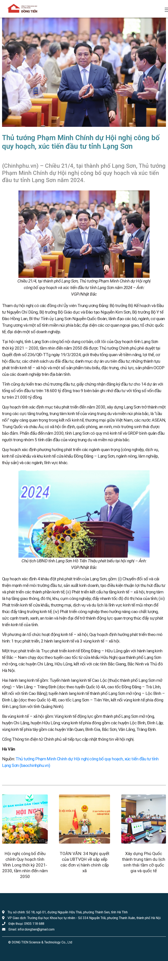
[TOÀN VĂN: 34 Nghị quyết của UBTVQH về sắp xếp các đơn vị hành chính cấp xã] (84, 819)
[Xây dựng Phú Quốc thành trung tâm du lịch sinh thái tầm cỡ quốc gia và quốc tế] (143, 819)
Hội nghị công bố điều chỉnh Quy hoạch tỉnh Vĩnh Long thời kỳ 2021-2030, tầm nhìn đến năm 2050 (25, 865)
